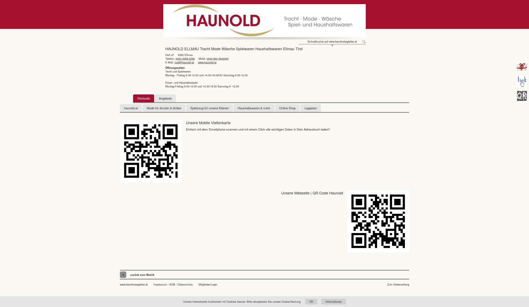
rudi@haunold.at (184, 62)
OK (311, 301)
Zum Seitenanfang (398, 284)
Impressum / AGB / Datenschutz (173, 284)
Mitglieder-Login (208, 284)
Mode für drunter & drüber (164, 108)
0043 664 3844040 (218, 59)
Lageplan (311, 108)
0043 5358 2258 (185, 59)
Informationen (333, 301)
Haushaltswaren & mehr (254, 108)
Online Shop (287, 108)
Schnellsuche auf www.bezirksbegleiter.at (332, 41)
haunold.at (131, 108)
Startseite (143, 98)
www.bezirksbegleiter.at (134, 284)
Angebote (165, 98)
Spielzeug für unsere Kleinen (209, 108)
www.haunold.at (207, 62)
